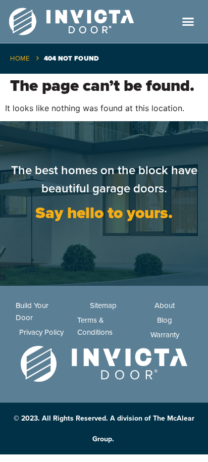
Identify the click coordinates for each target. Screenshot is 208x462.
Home (19, 59)
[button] (188, 21)
